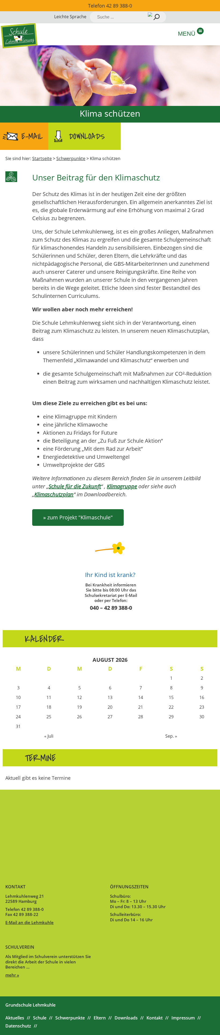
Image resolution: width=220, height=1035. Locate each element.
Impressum (183, 1018)
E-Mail (32, 136)
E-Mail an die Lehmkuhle (29, 922)
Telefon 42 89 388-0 (110, 5)
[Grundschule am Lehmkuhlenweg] (19, 35)
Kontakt (154, 1018)
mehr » (12, 975)
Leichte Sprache (70, 17)
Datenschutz (18, 1026)
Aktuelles (14, 1018)
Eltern (100, 1018)
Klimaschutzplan (54, 494)
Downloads (87, 136)
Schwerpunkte (70, 1018)
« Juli (48, 736)
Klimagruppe (122, 486)
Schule (39, 1018)
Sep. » (171, 736)
